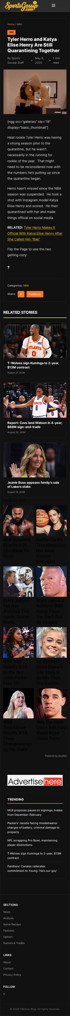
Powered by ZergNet (56, 756)
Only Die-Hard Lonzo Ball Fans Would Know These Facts (51, 730)
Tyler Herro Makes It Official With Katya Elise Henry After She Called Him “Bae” (34, 233)
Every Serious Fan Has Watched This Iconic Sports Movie (16, 611)
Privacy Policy (12, 974)
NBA (19, 24)
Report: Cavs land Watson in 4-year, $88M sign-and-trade (34, 425)
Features (8, 930)
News (6, 911)
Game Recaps (12, 924)
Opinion (8, 936)
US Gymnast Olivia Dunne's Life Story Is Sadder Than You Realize (49, 672)
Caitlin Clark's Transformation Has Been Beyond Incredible (51, 550)
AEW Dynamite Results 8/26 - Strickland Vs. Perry (17, 548)
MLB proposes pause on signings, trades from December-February (35, 812)
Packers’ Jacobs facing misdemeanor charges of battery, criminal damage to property (33, 827)
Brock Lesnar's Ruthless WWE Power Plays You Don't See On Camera (50, 611)
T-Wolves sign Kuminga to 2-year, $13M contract (34, 856)
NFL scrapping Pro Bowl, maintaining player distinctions (32, 842)
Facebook (35, 294)
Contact (8, 968)
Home (10, 24)
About (7, 962)
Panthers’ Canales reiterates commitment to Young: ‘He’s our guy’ (32, 868)
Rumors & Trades (14, 943)
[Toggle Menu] (53, 6)
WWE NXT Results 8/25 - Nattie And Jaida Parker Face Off (16, 672)
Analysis (8, 918)
